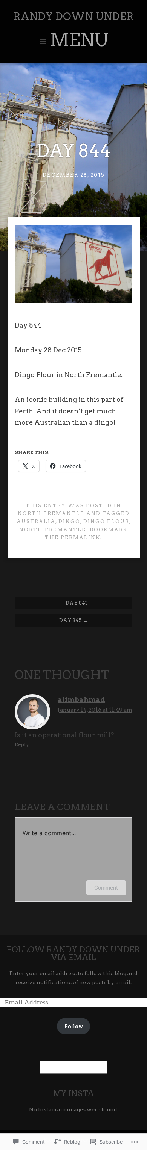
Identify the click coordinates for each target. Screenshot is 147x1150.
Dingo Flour (106, 521)
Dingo (69, 521)
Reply (22, 744)
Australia (36, 521)
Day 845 (73, 620)
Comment (106, 887)
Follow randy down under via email (73, 953)
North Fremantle (51, 513)
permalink (80, 537)
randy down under (73, 16)
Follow (73, 1026)
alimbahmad (81, 700)
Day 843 (74, 603)
